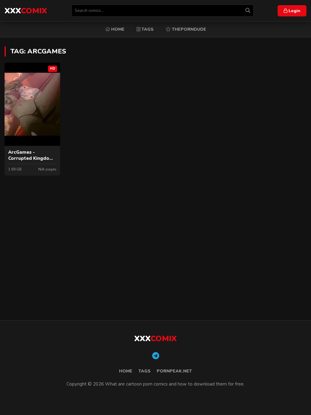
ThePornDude (188, 29)
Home (117, 29)
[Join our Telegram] (155, 356)
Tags (147, 29)
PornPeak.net (174, 371)
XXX (26, 10)
